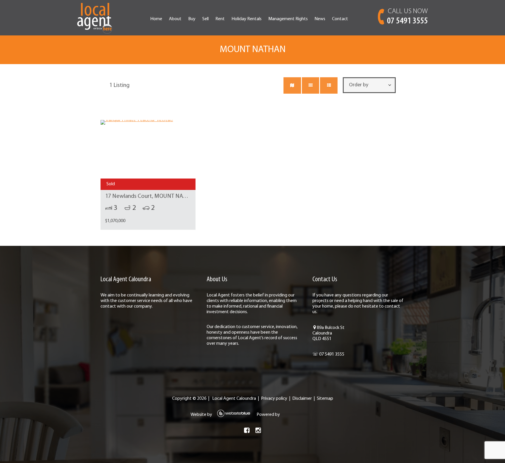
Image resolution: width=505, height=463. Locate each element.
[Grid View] (310, 85)
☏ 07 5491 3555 (328, 354)
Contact (340, 19)
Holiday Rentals (246, 19)
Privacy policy (274, 398)
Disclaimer (302, 398)
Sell (205, 19)
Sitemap (325, 398)
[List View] (329, 85)
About (175, 19)
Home (156, 19)
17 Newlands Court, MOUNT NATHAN (151, 196)
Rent (220, 19)
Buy (192, 19)
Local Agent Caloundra (234, 398)
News (319, 19)
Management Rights (288, 19)
